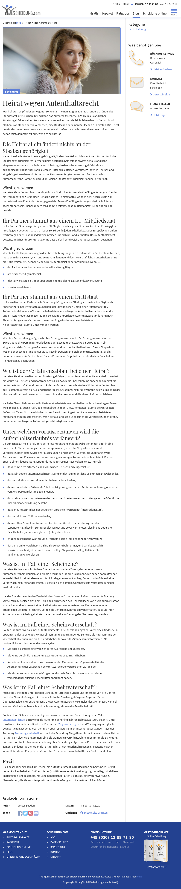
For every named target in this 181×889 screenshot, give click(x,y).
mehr (140, 876)
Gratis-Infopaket (102, 13)
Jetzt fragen (159, 115)
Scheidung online (154, 13)
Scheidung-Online (19, 847)
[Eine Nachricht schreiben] (136, 82)
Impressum (57, 847)
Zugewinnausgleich (70, 724)
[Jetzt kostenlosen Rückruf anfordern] (136, 58)
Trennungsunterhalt (27, 733)
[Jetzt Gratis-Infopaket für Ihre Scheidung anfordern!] (156, 852)
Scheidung (139, 29)
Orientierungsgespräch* (23, 856)
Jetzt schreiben (161, 94)
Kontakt (56, 852)
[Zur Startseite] (31, 9)
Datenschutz (59, 842)
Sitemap (55, 856)
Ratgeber (123, 13)
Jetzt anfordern (162, 69)
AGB (52, 837)
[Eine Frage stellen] (136, 107)
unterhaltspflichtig (14, 719)
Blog (136, 13)
